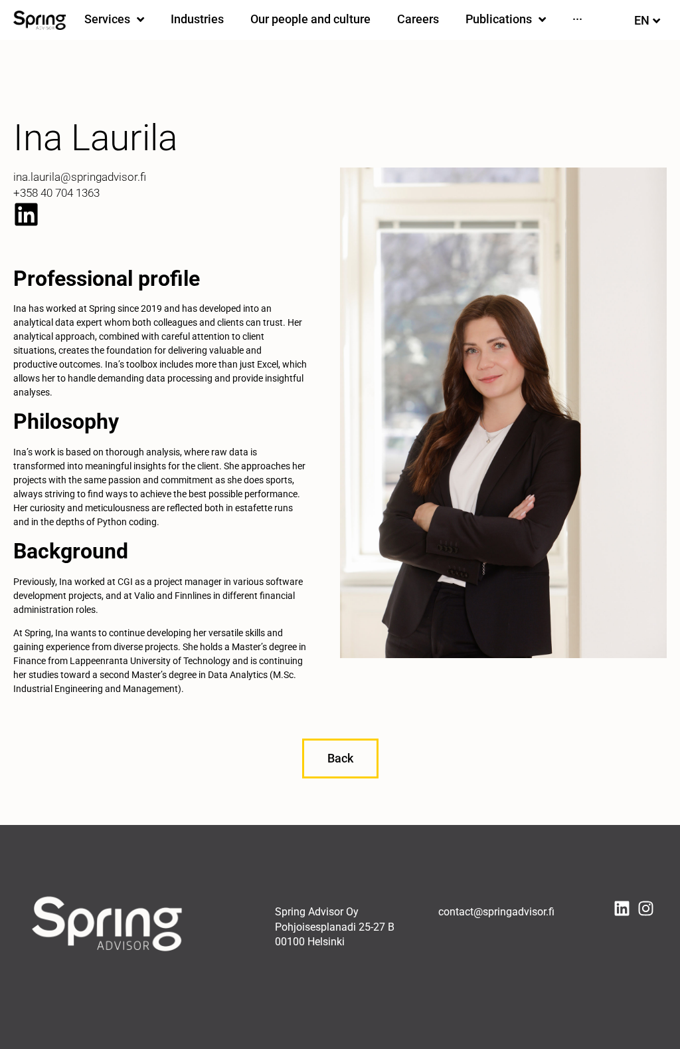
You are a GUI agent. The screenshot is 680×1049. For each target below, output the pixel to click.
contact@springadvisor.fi (496, 911)
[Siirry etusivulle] (39, 20)
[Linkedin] (26, 214)
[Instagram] (646, 908)
